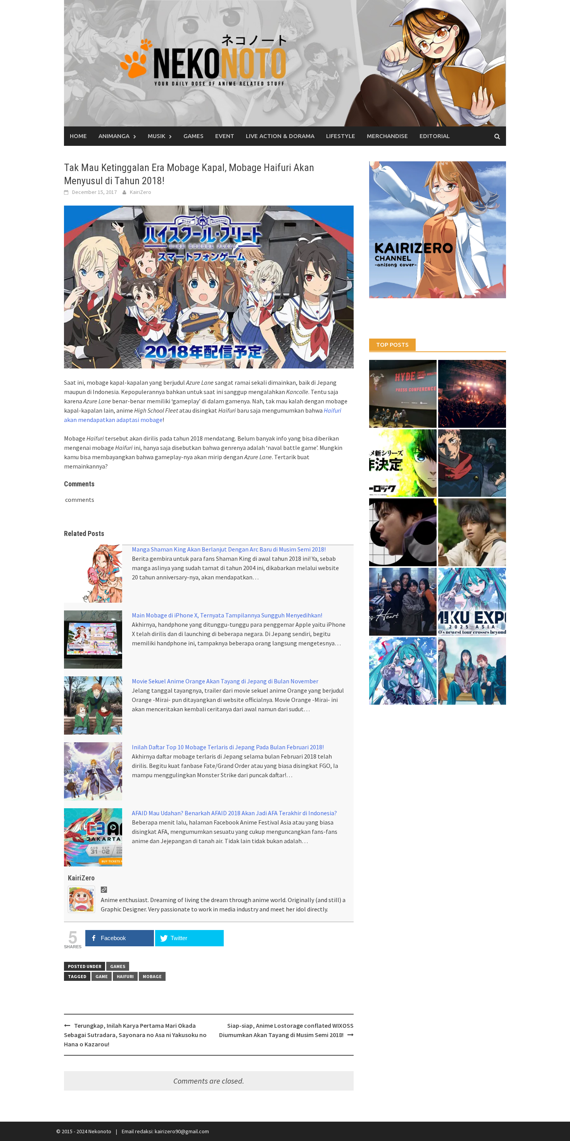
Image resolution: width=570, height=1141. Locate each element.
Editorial (435, 136)
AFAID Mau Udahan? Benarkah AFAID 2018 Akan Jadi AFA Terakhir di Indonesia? (234, 813)
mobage (152, 976)
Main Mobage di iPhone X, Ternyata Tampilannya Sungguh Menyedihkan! (227, 615)
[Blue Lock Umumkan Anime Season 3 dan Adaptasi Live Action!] (403, 463)
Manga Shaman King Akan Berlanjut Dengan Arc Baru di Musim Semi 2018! (229, 549)
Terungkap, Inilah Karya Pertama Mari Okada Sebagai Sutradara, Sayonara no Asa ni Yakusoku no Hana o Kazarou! (135, 1035)
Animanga (114, 136)
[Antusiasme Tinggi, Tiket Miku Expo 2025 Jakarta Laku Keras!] (472, 602)
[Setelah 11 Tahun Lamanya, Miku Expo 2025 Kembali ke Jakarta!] (403, 671)
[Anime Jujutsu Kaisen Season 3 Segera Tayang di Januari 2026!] (472, 463)
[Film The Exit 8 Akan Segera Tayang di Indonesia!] (403, 532)
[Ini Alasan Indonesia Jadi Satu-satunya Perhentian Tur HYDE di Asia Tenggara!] (403, 394)
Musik (156, 136)
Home (78, 136)
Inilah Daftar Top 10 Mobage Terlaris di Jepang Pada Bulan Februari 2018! (228, 747)
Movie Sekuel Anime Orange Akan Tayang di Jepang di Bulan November (225, 681)
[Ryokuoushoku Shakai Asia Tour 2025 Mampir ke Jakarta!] (472, 671)
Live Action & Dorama (280, 136)
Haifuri (125, 976)
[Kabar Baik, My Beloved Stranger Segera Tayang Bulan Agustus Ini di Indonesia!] (472, 532)
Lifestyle (340, 136)
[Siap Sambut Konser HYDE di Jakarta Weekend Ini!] (472, 394)
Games (193, 136)
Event (224, 136)
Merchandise (387, 136)
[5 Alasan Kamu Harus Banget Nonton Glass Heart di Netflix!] (403, 602)
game (101, 976)
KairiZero (140, 191)
